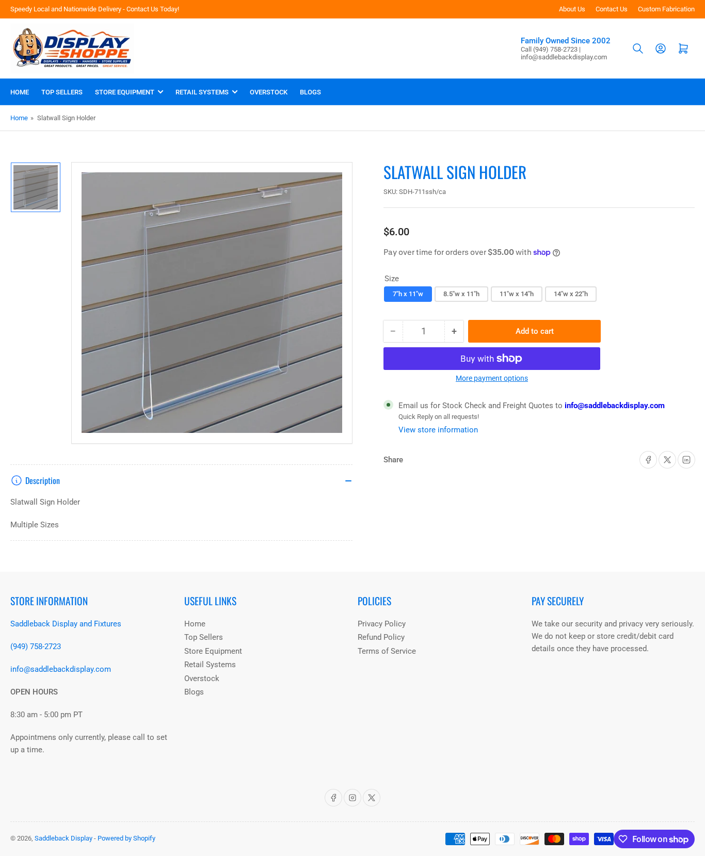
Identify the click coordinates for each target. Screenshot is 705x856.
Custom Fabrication (666, 9)
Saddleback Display (63, 838)
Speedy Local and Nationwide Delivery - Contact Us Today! (94, 9)
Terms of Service (387, 651)
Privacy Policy (382, 623)
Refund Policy (381, 637)
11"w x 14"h (517, 294)
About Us (572, 9)
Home (19, 92)
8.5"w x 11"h (461, 294)
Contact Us (612, 9)
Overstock (268, 92)
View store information (438, 429)
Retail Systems (202, 92)
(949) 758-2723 (35, 646)
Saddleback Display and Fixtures (65, 623)
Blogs (310, 92)
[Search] (638, 48)
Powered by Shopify (126, 838)
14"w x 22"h (571, 294)
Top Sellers (62, 92)
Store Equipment (124, 92)
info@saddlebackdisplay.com (614, 405)
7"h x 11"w (408, 294)
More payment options (492, 378)
